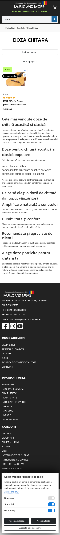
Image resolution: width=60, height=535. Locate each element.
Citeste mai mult (11, 492)
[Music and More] (29, 4)
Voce (5, 451)
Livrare (6, 415)
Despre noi (8, 345)
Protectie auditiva (13, 464)
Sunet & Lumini (10, 442)
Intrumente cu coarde (15, 460)
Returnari (8, 384)
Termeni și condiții (13, 349)
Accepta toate (43, 521)
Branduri (7, 367)
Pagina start (10, 28)
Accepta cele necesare (30, 528)
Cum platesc (9, 393)
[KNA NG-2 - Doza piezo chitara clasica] (16, 79)
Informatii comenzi (13, 389)
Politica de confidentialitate (19, 362)
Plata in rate (9, 398)
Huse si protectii (12, 468)
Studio (6, 446)
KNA (5, 94)
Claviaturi (8, 438)
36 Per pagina (29, 61)
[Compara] (25, 75)
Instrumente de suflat (15, 455)
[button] (5, 7)
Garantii (7, 406)
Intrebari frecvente (14, 402)
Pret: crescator (29, 52)
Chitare (6, 433)
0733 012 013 (19, 314)
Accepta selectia (16, 521)
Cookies (7, 353)
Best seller (28, 11)
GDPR (5, 358)
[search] (54, 19)
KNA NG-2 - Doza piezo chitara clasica (14, 103)
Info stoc (7, 411)
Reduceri (16, 11)
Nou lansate (41, 11)
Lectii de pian (10, 419)
